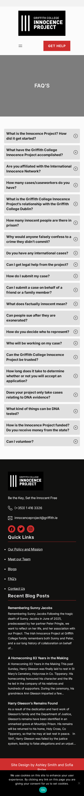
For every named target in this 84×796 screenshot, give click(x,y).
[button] (42, 136)
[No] (79, 783)
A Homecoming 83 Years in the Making (38, 658)
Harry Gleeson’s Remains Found (33, 703)
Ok (43, 789)
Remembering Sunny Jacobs (30, 608)
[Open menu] (20, 46)
